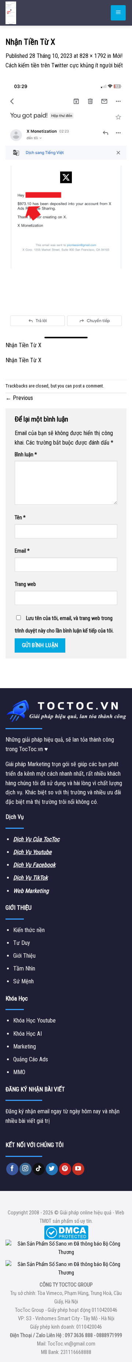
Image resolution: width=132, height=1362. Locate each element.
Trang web (25, 584)
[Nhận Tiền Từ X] (66, 209)
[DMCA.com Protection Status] (66, 1232)
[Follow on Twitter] (52, 1169)
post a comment (88, 386)
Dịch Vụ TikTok (30, 877)
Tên (20, 518)
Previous (19, 397)
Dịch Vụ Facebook (34, 864)
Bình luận (26, 455)
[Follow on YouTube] (78, 1169)
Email (22, 551)
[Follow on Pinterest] (65, 1169)
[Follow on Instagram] (25, 1169)
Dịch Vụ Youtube (32, 852)
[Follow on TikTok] (39, 1169)
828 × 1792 (93, 55)
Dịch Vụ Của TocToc (36, 839)
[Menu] (118, 13)
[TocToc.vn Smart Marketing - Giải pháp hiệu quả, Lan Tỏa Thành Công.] (50, 13)
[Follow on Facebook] (12, 1169)
